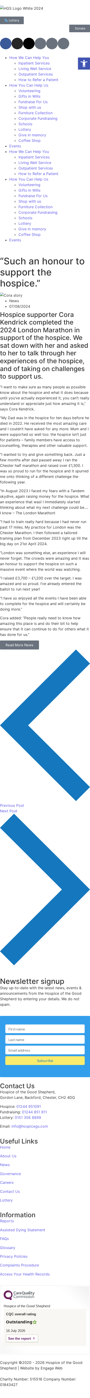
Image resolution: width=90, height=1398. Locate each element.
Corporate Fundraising (37, 118)
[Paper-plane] (52, 43)
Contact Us (10, 1191)
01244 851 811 (34, 1112)
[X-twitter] (29, 43)
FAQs (4, 1238)
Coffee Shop (29, 140)
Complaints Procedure (19, 1265)
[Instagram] (17, 43)
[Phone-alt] (63, 43)
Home (5, 1147)
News (5, 1164)
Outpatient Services (35, 74)
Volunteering (29, 90)
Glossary (7, 1247)
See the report (19, 1338)
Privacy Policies (13, 1256)
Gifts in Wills (29, 96)
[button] (84, 64)
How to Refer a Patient (38, 79)
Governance (10, 1173)
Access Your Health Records (25, 1274)
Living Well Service (34, 68)
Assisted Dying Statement (22, 1230)
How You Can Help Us (28, 85)
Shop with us (29, 107)
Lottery (24, 129)
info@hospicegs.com (30, 1126)
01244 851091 (28, 1106)
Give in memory (32, 135)
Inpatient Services (34, 63)
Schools (25, 124)
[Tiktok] (40, 43)
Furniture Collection (35, 113)
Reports (7, 1221)
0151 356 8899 (28, 1117)
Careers (7, 1182)
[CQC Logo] (19, 1299)
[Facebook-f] (6, 43)
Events (15, 146)
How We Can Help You (29, 57)
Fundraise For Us (33, 101)
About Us (8, 1156)
